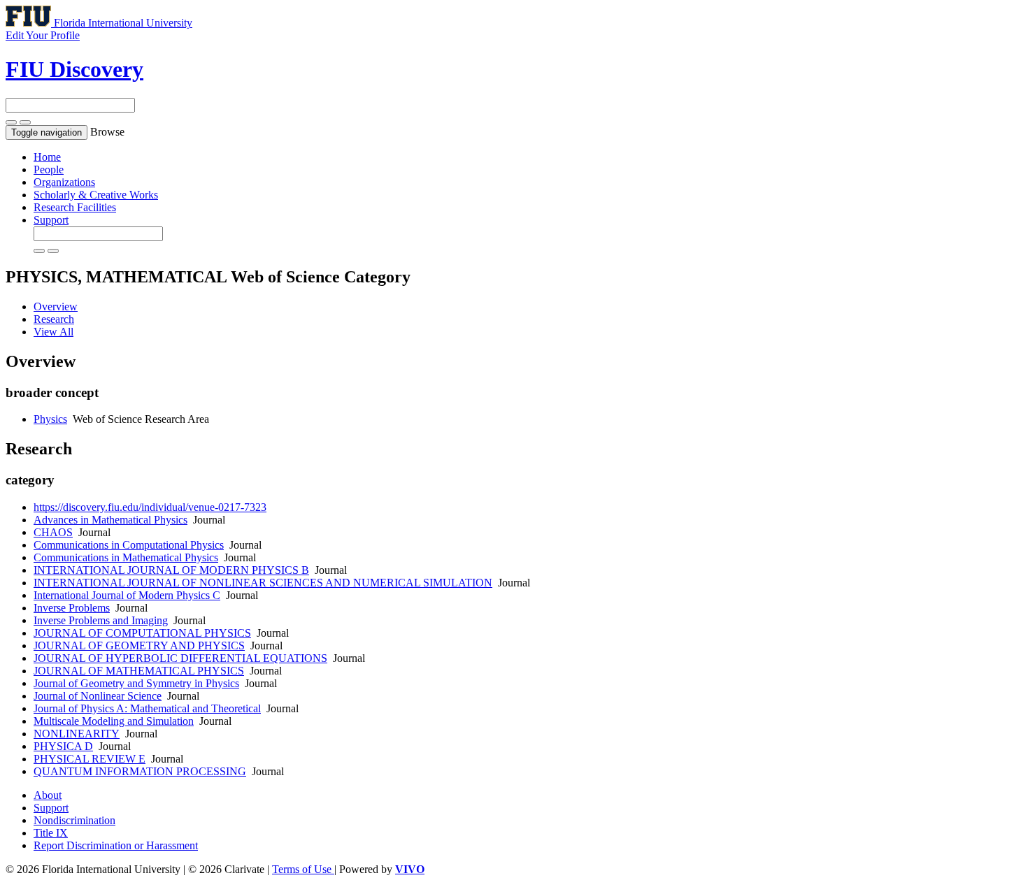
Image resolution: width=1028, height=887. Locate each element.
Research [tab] (54, 319)
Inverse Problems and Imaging (101, 620)
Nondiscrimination (74, 820)
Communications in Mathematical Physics (126, 557)
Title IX (51, 833)
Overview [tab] (56, 306)
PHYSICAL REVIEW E (89, 759)
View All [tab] (53, 332)
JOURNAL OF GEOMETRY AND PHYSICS (139, 645)
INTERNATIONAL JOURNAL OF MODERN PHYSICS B (171, 570)
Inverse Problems (72, 608)
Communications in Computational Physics (129, 545)
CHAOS (53, 532)
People (49, 169)
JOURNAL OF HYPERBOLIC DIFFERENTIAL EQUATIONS (180, 658)
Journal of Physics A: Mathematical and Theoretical (147, 708)
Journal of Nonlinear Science (98, 696)
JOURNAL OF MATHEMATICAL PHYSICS (139, 671)
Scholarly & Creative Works (96, 195)
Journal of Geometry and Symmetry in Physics (136, 683)
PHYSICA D (63, 746)
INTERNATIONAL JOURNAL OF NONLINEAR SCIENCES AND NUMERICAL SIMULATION (263, 583)
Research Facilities (75, 207)
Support (51, 220)
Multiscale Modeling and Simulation (114, 721)
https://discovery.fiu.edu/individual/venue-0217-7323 (150, 507)
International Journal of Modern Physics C (127, 595)
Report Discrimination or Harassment (116, 845)
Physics (50, 419)
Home (47, 157)
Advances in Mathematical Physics (110, 520)
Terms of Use (303, 869)
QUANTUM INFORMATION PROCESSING (140, 771)
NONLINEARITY (77, 734)
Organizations (64, 182)
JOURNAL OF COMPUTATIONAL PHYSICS (142, 633)
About (48, 795)
